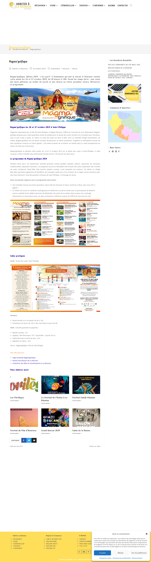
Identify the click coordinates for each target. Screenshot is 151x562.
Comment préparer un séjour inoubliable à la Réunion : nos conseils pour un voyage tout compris (124, 76)
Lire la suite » (14, 400)
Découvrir (17, 539)
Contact (82, 539)
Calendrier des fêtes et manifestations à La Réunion (31, 363)
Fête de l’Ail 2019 (16, 446)
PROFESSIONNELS (86, 541)
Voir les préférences (138, 553)
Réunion (66, 69)
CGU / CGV (83, 546)
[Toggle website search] (131, 5)
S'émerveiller (18, 544)
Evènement (55, 69)
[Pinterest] (119, 151)
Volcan (74, 69)
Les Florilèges (17, 397)
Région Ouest (51, 544)
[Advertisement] (75, 27)
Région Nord (51, 541)
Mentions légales (137, 558)
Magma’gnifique (35, 49)
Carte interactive (54, 539)
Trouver (16, 546)
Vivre (15, 541)
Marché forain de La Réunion (120, 68)
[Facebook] (113, 151)
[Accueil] (10, 49)
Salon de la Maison (81, 430)
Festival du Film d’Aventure (23, 430)
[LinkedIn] (116, 151)
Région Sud (50, 546)
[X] (110, 151)
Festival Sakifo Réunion (83, 397)
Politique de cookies (105, 558)
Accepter (102, 553)
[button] (146, 534)
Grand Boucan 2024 (50, 430)
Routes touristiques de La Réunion (25, 360)
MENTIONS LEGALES (86, 544)
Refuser (120, 553)
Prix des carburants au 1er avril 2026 (124, 65)
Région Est (50, 548)
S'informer (17, 548)
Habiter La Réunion (20, 69)
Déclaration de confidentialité (122, 558)
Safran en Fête (94, 446)
